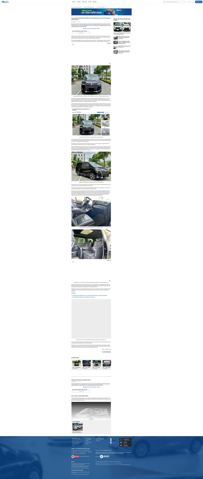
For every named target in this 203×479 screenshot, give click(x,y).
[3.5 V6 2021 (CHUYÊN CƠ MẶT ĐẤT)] (86, 363)
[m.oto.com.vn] (125, 439)
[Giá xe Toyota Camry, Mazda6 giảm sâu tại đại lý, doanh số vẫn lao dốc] (116, 52)
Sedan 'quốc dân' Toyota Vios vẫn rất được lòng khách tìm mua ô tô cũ (124, 37)
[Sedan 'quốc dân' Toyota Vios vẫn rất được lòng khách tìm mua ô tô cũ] (116, 37)
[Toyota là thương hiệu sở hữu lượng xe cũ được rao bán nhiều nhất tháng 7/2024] (116, 42)
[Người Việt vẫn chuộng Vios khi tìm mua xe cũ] (116, 47)
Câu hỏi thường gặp (75, 443)
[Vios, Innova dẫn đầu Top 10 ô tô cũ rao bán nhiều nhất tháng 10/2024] (122, 27)
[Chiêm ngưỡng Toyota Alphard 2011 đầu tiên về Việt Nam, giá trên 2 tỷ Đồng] (77, 426)
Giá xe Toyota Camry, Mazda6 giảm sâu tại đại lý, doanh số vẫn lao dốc (124, 51)
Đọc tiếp (91, 419)
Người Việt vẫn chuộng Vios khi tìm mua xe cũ (124, 47)
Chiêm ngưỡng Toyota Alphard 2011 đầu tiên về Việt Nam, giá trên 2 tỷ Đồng (77, 432)
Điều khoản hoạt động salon (76, 442)
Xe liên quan (75, 357)
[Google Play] (125, 445)
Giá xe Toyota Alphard (100, 7)
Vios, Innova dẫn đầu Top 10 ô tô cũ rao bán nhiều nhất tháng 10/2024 (122, 33)
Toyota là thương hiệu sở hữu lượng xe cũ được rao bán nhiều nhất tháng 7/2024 (124, 42)
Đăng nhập (189, 1)
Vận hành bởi (98, 456)
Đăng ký (193, 1)
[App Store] (125, 442)
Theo (106, 351)
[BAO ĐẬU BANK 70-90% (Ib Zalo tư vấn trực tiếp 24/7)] (97, 363)
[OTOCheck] (101, 11)
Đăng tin (200, 1)
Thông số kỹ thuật (74, 381)
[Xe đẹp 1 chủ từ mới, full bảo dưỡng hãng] (107, 363)
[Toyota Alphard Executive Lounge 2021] (76, 363)
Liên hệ (73, 445)
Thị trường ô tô (73, 21)
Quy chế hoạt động (89, 442)
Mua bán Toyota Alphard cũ (76, 7)
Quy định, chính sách (75, 440)
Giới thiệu (87, 440)
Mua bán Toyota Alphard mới (89, 7)
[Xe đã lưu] (185, 2)
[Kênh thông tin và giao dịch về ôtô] (5, 1)
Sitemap (87, 443)
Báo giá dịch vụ (98, 440)
